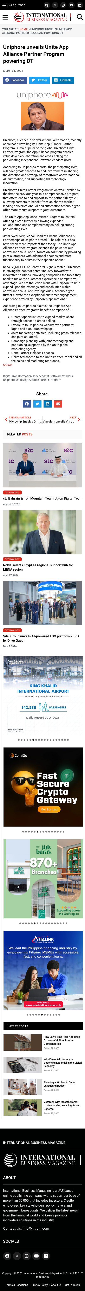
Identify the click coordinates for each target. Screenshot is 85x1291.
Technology (12, 492)
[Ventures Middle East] (43, 966)
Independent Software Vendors (53, 376)
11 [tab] (47, 740)
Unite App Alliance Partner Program (38, 379)
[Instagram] (63, 5)
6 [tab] (33, 740)
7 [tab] (36, 740)
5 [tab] (30, 740)
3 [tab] (24, 740)
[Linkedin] (80, 5)
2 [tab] (21, 740)
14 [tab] (56, 740)
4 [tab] (27, 740)
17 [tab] (65, 740)
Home (23, 29)
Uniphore (9, 379)
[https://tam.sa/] (43, 695)
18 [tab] (68, 740)
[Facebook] (47, 5)
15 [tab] (59, 740)
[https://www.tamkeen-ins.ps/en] (43, 787)
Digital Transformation (17, 376)
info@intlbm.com (36, 1228)
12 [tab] (50, 740)
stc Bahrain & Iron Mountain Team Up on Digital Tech (42, 498)
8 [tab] (39, 740)
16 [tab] (62, 740)
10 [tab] (45, 740)
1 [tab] (19, 740)
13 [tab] (53, 740)
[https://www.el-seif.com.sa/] (43, 878)
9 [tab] (42, 740)
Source (8, 365)
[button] (15, 80)
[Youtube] (71, 5)
